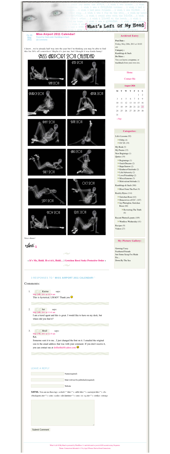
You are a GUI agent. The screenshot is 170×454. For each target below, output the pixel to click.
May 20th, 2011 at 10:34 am (44, 294)
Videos (118, 228)
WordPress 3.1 (79, 445)
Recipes (118, 225)
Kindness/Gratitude (127, 169)
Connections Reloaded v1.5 (73, 448)
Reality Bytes (121, 193)
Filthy (122, 139)
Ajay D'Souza (88, 448)
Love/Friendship (126, 175)
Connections (106, 448)
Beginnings (124, 160)
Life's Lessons (121, 136)
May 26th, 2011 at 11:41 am (44, 312)
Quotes (118, 156)
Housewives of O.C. (127, 199)
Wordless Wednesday (128, 221)
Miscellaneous (125, 178)
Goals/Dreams (125, 163)
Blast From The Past (128, 189)
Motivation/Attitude (128, 181)
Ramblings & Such (61, 37)
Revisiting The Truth (132, 209)
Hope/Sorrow (124, 166)
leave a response (129, 59)
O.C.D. (122, 142)
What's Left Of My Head (58, 445)
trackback (119, 62)
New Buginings (121, 153)
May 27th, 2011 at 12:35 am (44, 333)
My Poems (119, 150)
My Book (119, 146)
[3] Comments (41, 40)
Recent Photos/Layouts (125, 217)
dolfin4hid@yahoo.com (65, 347)
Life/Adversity (125, 172)
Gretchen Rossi (125, 196)
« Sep (119, 118)
